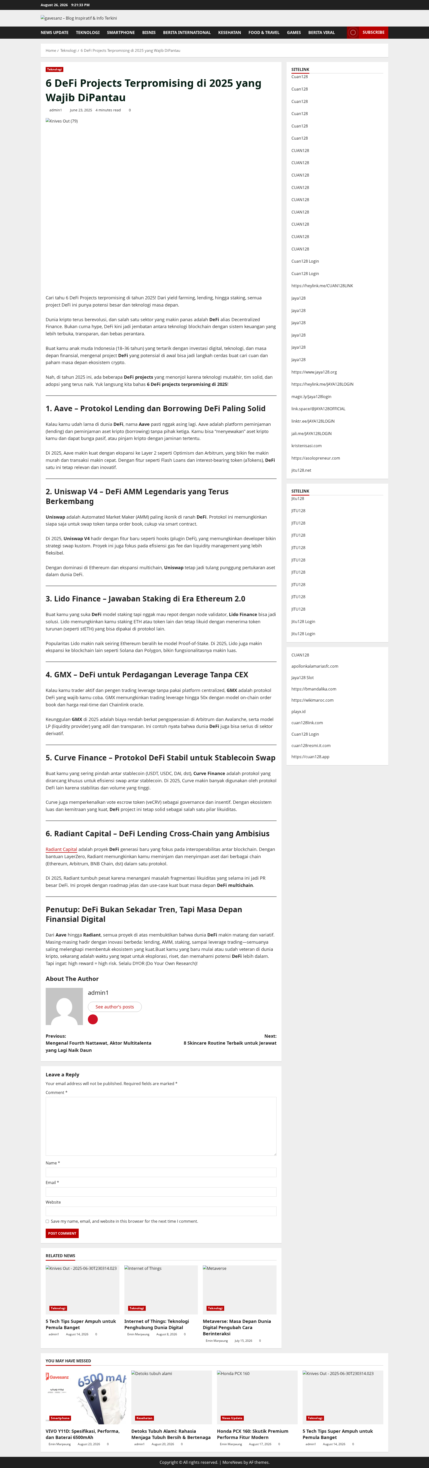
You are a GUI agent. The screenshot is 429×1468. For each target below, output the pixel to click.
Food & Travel (264, 32)
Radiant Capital (61, 849)
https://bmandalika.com (313, 689)
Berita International (187, 32)
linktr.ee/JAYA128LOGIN (313, 421)
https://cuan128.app (310, 756)
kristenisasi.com (306, 445)
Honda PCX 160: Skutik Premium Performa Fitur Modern (252, 1434)
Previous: (98, 1043)
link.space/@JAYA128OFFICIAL (318, 408)
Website (53, 1202)
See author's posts (115, 1007)
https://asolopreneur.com (315, 458)
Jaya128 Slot (302, 677)
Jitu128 (297, 498)
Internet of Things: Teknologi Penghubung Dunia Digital (156, 1324)
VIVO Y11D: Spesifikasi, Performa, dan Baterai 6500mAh (83, 1434)
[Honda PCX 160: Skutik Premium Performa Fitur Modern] (257, 1397)
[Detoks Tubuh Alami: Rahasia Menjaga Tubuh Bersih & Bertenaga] (171, 1397)
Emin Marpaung (138, 1334)
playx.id (298, 711)
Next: (230, 1039)
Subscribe (374, 32)
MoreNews (232, 1462)
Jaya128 (298, 298)
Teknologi (88, 32)
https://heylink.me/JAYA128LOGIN (322, 384)
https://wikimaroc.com (312, 700)
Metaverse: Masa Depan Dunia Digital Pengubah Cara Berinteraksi (237, 1327)
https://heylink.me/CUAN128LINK (322, 285)
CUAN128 (300, 150)
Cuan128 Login (305, 261)
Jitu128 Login (303, 621)
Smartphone (121, 32)
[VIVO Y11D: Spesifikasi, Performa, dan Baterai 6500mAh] (86, 1397)
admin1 (55, 110)
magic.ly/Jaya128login (311, 396)
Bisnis (149, 32)
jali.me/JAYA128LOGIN (311, 433)
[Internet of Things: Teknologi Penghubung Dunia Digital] (161, 1289)
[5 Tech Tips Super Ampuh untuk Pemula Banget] (82, 1289)
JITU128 (298, 510)
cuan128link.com (307, 722)
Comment (57, 1092)
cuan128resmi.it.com (311, 745)
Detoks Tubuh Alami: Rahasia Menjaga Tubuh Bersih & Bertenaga (171, 1434)
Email (52, 1182)
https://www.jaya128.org (314, 372)
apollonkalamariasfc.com (314, 666)
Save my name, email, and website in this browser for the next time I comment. (124, 1221)
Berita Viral (321, 32)
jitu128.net (301, 470)
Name (53, 1163)
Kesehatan (229, 32)
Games (294, 32)
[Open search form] (341, 32)
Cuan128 (299, 76)
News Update (55, 32)
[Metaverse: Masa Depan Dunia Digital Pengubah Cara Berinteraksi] (240, 1289)
